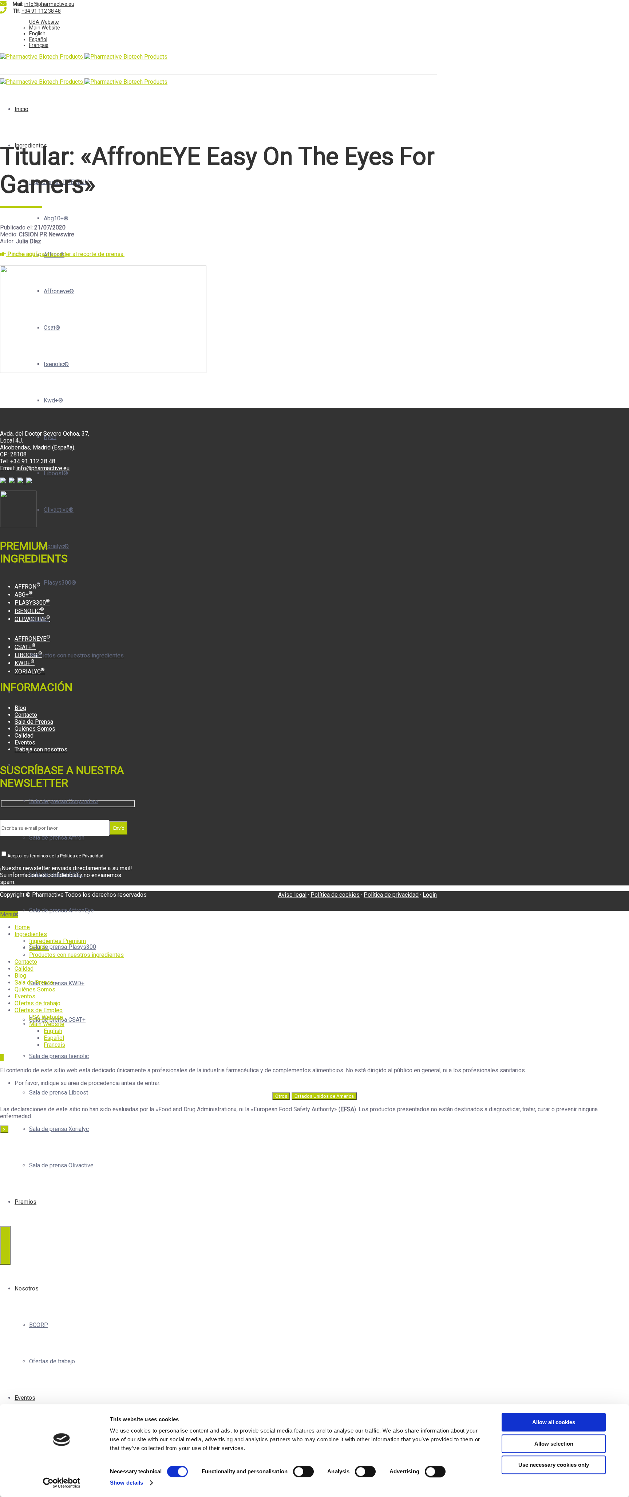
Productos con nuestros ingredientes (76, 655)
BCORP (38, 1324)
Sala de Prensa (34, 721)
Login (430, 894)
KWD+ (25, 663)
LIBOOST (28, 655)
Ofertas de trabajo (52, 1361)
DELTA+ (39, 619)
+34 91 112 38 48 (41, 11)
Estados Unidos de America (324, 1096)
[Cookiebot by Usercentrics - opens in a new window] (62, 1482)
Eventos (25, 1397)
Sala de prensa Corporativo (63, 801)
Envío (118, 828)
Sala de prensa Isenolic (59, 1056)
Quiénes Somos (35, 728)
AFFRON (27, 586)
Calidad (24, 735)
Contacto (26, 714)
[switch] (303, 1471)
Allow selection (553, 1444)
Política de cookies (335, 894)
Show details (126, 1483)
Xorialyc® (56, 546)
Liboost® (56, 473)
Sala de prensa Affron (56, 837)
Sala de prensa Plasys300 (62, 946)
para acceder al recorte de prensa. (65, 254)
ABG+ (24, 594)
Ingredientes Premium (57, 941)
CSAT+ (25, 647)
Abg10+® (56, 218)
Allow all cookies (553, 1422)
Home (22, 927)
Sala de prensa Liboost (58, 1092)
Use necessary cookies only (553, 1465)
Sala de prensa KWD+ (56, 983)
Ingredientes (31, 145)
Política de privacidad (391, 894)
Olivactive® (59, 509)
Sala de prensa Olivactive (61, 1165)
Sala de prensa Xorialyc (59, 1128)
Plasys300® (60, 582)
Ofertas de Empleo (39, 1010)
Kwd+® (53, 400)
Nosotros (27, 1288)
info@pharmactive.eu (49, 4)
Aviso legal (292, 894)
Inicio (21, 109)
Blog (20, 707)
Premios (25, 1201)
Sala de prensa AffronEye (61, 910)
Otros (281, 1096)
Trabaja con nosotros (41, 749)
